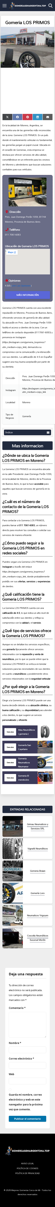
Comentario (17, 1008)
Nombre (15, 1043)
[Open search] (50, 6)
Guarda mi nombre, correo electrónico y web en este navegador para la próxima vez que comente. (26, 1102)
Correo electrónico (21, 1058)
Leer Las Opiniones (21, 285)
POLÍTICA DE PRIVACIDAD (27, 1173)
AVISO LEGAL (27, 1163)
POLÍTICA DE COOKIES (27, 1168)
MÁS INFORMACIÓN (27, 295)
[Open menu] (4, 6)
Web (11, 1074)
